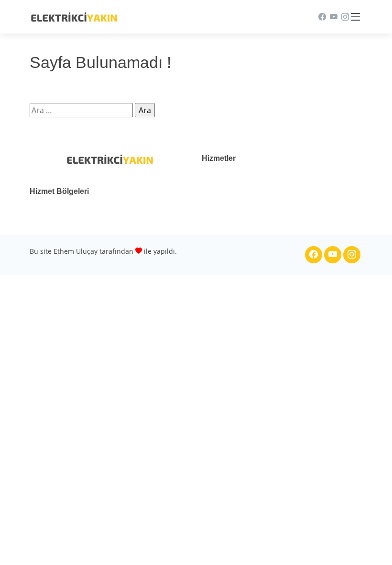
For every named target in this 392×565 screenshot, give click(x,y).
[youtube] (332, 17)
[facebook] (320, 17)
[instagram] (343, 17)
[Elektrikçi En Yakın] (74, 16)
